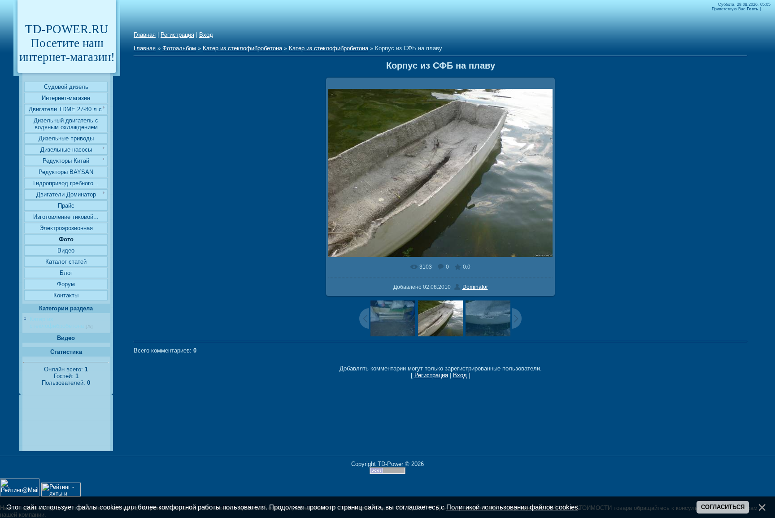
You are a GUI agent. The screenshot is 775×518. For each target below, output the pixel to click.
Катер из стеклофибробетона (57, 322)
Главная (145, 34)
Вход (206, 34)
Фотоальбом (179, 48)
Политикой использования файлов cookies (512, 507)
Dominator (475, 287)
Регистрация (177, 34)
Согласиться (723, 507)
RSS (766, 9)
